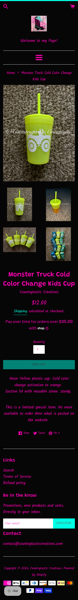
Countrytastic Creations (45, 568)
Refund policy (14, 483)
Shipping (20, 311)
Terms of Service (17, 477)
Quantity (39, 342)
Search (8, 470)
